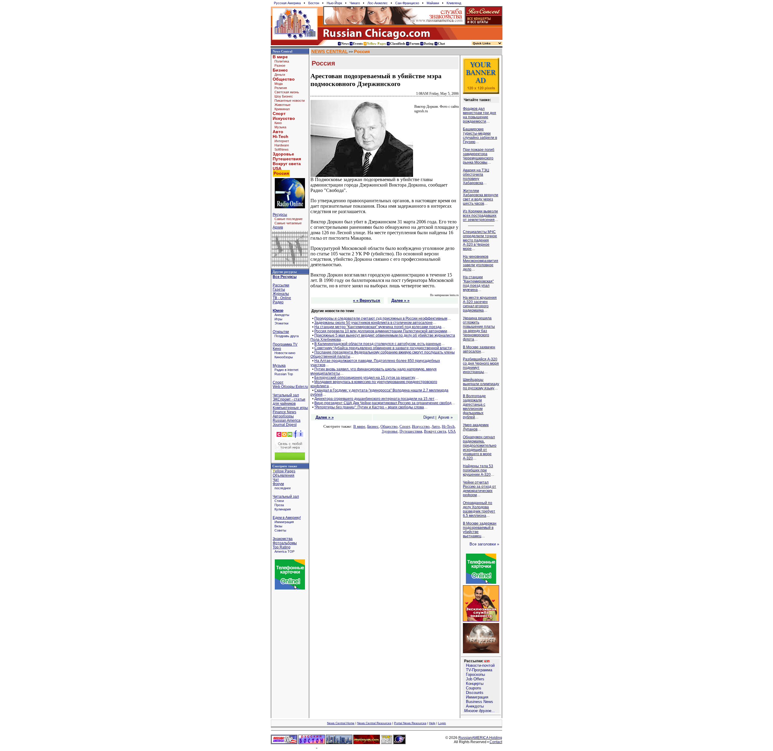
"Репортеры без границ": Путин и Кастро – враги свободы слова (369, 407)
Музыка (280, 127)
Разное (279, 65)
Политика (281, 61)
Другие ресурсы (284, 271)
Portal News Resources (410, 723)
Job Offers (475, 679)
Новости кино (284, 353)
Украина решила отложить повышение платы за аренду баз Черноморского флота (479, 328)
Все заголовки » (484, 544)
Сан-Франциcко (407, 3)
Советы (280, 530)
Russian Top (283, 374)
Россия (362, 51)
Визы (278, 526)
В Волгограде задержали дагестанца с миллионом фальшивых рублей (474, 406)
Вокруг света (287, 163)
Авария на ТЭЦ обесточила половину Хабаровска (476, 176)
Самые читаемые (288, 223)
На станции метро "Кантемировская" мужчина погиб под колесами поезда (377, 327)
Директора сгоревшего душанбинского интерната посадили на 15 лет (374, 399)
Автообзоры (283, 416)
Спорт (279, 113)
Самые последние (288, 219)
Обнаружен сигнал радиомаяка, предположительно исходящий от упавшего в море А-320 (479, 447)
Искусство (284, 118)
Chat (441, 43)
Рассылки (281, 285)
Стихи (279, 501)
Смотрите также (284, 466)
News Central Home (340, 723)
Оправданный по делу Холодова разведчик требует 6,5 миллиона (479, 509)
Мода (278, 83)
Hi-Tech (280, 136)
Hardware (281, 145)
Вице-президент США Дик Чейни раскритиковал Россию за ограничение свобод (382, 403)
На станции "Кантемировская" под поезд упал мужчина (478, 283)
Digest (429, 417)
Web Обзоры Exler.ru (290, 387)
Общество (284, 79)
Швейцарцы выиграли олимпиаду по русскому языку (481, 384)
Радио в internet (286, 370)
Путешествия (287, 158)
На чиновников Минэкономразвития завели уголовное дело (480, 262)
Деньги (279, 74)
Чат (276, 480)
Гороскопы (475, 674)
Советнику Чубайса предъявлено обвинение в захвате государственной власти (383, 348)
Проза (279, 505)
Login (442, 723)
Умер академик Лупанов (476, 427)
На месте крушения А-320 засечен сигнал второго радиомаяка (480, 304)
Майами (433, 3)
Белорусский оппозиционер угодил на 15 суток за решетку (364, 378)
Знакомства (283, 539)
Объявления (283, 475)
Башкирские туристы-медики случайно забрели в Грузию (480, 135)
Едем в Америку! (287, 518)
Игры (278, 319)
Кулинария (282, 509)
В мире (280, 56)
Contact (495, 742)
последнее (282, 488)
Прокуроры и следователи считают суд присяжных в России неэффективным (380, 318)
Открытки (281, 332)
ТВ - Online (282, 298)
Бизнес (280, 70)
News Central (282, 51)
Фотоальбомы (285, 543)
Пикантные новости (289, 100)
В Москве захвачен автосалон (479, 349)
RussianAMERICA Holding (480, 738)
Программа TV (285, 344)
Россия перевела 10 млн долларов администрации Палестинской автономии (380, 331)
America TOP (284, 551)
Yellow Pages (376, 43)
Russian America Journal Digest (286, 422)
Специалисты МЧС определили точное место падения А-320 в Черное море (480, 240)
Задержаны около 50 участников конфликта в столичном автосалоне (373, 323)
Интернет (281, 141)
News (345, 43)
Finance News (284, 412)
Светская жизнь (286, 92)
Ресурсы (280, 215)
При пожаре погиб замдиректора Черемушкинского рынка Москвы (478, 156)
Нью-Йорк (334, 3)
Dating (429, 43)
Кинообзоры (283, 357)
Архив (278, 227)
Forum (414, 43)
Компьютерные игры (290, 408)
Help (432, 723)
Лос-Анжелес (377, 3)
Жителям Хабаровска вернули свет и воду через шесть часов (480, 197)
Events (358, 43)
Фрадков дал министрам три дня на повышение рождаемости (479, 115)
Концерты (474, 683)
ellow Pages (284, 471)
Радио (278, 302)
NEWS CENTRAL (329, 51)
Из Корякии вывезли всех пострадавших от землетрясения (480, 215)
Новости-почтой (480, 665)
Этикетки (281, 323)
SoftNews (281, 149)
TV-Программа (479, 670)
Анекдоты (281, 315)
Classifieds (397, 43)
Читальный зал (286, 395)
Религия (280, 88)
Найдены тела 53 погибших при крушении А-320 (478, 470)
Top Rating (281, 547)
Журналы (281, 294)
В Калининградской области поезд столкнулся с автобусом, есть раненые (377, 344)
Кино (278, 123)
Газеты (279, 289)
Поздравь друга (286, 336)
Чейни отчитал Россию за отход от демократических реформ (479, 488)
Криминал (282, 109)
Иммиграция (284, 522)
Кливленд (454, 3)
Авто (278, 131)
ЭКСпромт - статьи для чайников (289, 401)
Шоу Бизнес (283, 96)
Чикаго (355, 3)
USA (277, 168)
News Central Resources (374, 723)
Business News (479, 701)
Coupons (473, 688)
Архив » (445, 417)
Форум (278, 484)
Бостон (313, 3)
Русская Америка (287, 3)
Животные (282, 105)
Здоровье (283, 154)
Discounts (474, 692)
